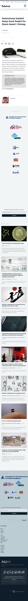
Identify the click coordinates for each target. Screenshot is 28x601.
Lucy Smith (8, 279)
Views (2, 530)
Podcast (2, 531)
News (2, 528)
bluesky (2, 551)
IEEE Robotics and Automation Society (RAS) (11, 308)
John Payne (5, 30)
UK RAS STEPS (12, 367)
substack (2, 545)
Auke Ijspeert (21, 337)
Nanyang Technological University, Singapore (11, 423)
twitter (2, 549)
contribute (7, 1)
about (3, 1)
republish (12, 1)
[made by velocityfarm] (17, 591)
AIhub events (24, 1)
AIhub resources (18, 1)
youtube (2, 552)
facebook (3, 548)
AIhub (3, 279)
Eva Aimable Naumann (12, 337)
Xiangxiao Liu (4, 337)
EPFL (3, 245)
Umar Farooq (4, 367)
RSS (1, 542)
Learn (2, 532)
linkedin (2, 546)
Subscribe (14, 215)
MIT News (4, 453)
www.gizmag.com (9, 88)
